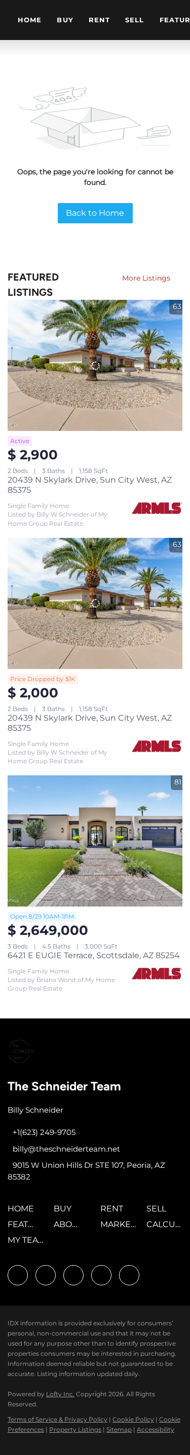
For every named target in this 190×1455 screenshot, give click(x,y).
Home (30, 20)
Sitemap (119, 1429)
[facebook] (18, 1275)
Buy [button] (65, 20)
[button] (23, 1212)
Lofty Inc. (60, 1394)
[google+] (129, 1275)
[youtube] (101, 1275)
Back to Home (95, 213)
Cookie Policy (133, 1419)
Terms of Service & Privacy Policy (57, 1419)
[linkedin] (45, 1275)
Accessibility (155, 1429)
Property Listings (75, 1429)
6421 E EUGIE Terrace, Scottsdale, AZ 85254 (94, 955)
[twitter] (73, 1275)
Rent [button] (99, 20)
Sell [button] (134, 20)
